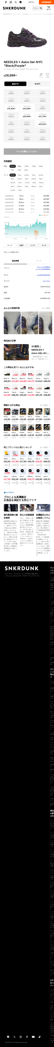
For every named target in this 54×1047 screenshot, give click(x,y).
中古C (12, 170)
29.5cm (19, 186)
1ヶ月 (33, 245)
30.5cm (34, 186)
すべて (13, 166)
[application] (27, 228)
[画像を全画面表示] (27, 33)
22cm (19, 175)
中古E (26, 170)
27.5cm (27, 182)
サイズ (38, 261)
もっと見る (46, 308)
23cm (33, 175)
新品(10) (15, 84)
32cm (20, 190)
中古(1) (37, 84)
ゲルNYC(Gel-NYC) (43, 275)
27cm (20, 182)
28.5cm (41, 182)
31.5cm (13, 190)
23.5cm (41, 175)
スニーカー (46, 281)
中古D (19, 170)
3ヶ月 (44, 245)
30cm (26, 186)
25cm (26, 179)
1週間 (21, 245)
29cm (12, 186)
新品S (19, 166)
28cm (34, 182)
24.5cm (19, 179)
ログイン (32, 2)
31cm (40, 186)
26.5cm (13, 182)
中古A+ (27, 166)
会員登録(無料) (46, 2)
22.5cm (26, 175)
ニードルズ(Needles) (43, 269)
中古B (40, 166)
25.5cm (34, 179)
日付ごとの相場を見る (11, 252)
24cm (12, 179)
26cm (40, 179)
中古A (34, 166)
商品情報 (15, 261)
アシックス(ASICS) (43, 267)
